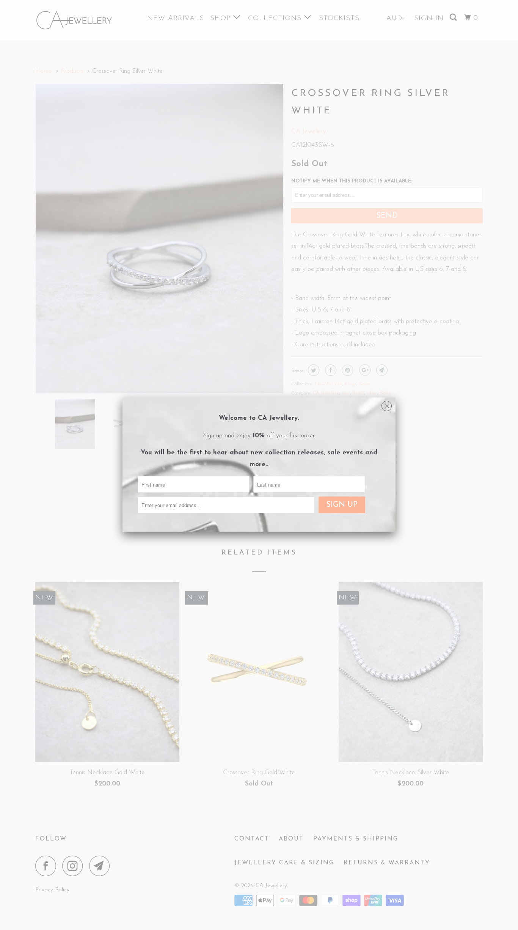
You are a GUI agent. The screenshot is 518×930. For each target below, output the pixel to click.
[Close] (386, 404)
